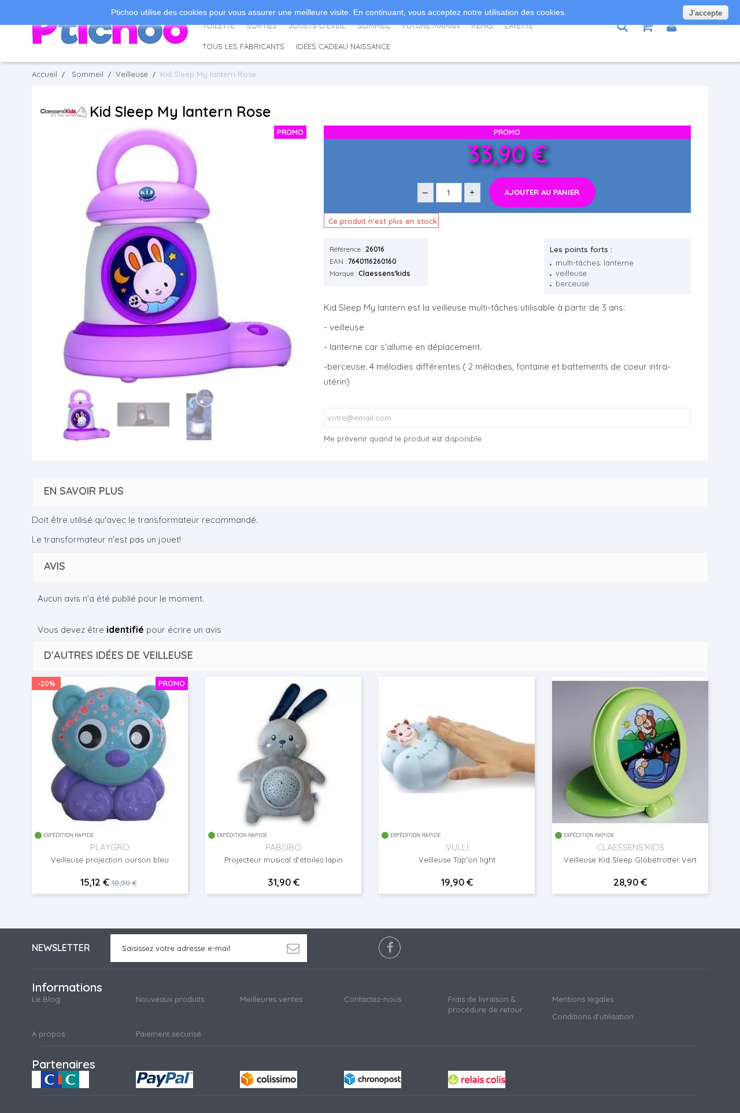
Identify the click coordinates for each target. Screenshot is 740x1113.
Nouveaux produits (170, 999)
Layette (519, 25)
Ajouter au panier (542, 192)
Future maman (431, 25)
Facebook (390, 948)
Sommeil (374, 25)
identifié (125, 629)
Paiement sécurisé (168, 1033)
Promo (171, 683)
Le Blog (46, 999)
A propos (48, 1033)
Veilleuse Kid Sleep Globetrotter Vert (630, 859)
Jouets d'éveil (317, 25)
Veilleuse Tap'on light (457, 859)
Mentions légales (582, 999)
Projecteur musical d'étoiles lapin (283, 859)
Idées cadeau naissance (343, 46)
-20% (47, 683)
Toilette (218, 25)
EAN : (338, 261)
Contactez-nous (372, 999)
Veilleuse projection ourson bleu (110, 859)
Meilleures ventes (271, 999)
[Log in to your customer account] (671, 26)
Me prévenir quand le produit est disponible (403, 438)
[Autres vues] (52, 415)
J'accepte (705, 13)
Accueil (44, 74)
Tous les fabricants (243, 46)
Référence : (347, 249)
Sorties (261, 25)
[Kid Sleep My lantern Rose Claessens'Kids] (87, 415)
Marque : (343, 273)
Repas (482, 25)
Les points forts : (581, 249)
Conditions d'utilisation (593, 1016)
